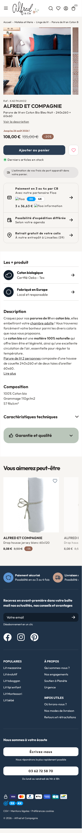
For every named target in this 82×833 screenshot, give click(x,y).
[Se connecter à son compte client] (65, 8)
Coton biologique (30, 272)
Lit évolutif (10, 674)
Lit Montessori (12, 694)
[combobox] (50, 8)
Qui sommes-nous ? (57, 668)
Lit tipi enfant (12, 687)
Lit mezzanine (12, 668)
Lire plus (10, 373)
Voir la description (16, 122)
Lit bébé (8, 700)
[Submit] (73, 617)
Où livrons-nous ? (55, 704)
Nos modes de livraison (59, 711)
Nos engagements (56, 674)
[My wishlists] (58, 8)
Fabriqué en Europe (32, 289)
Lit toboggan (11, 681)
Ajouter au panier (34, 150)
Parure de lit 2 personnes (22, 358)
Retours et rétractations (60, 717)
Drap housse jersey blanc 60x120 (26, 543)
